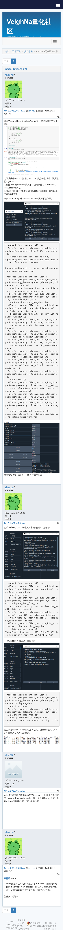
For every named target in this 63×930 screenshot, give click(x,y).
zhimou (9, 75)
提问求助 (28, 51)
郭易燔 (9, 755)
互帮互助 (16, 51)
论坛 (7, 51)
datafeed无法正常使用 (16, 69)
